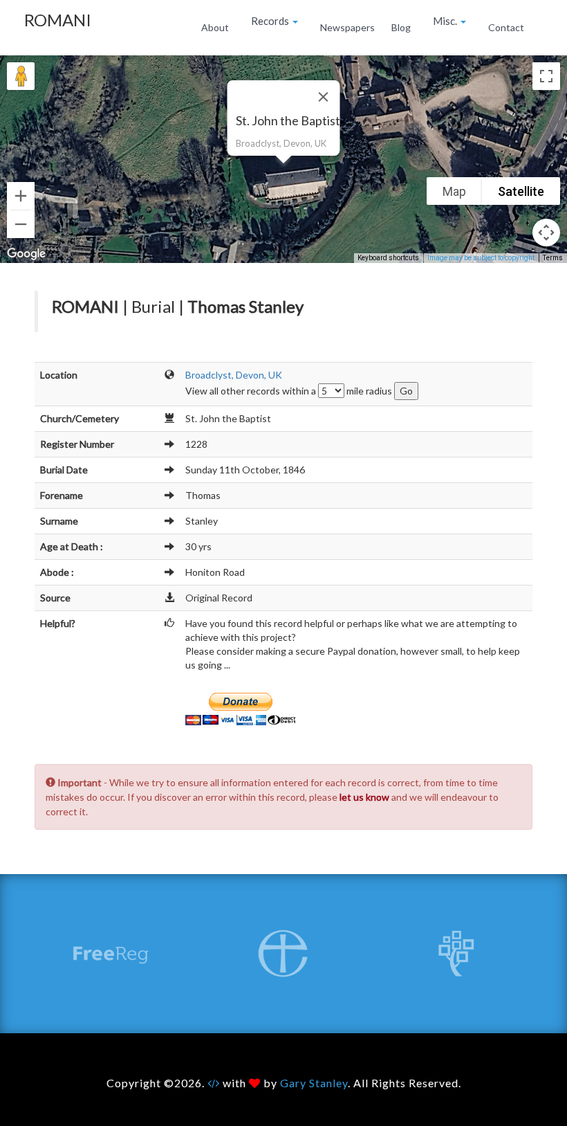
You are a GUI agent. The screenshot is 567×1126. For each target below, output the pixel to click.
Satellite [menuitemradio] (521, 191)
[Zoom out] (21, 224)
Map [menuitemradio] (454, 191)
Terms (553, 258)
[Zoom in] (21, 196)
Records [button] (271, 21)
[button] (283, 171)
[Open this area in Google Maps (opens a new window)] (26, 254)
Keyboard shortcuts (388, 258)
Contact (506, 27)
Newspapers (347, 27)
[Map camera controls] (546, 232)
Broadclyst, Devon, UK (233, 375)
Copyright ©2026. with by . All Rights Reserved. (283, 1082)
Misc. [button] (446, 21)
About (215, 27)
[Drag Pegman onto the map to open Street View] (21, 76)
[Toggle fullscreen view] (546, 76)
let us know (364, 797)
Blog (401, 27)
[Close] (323, 96)
